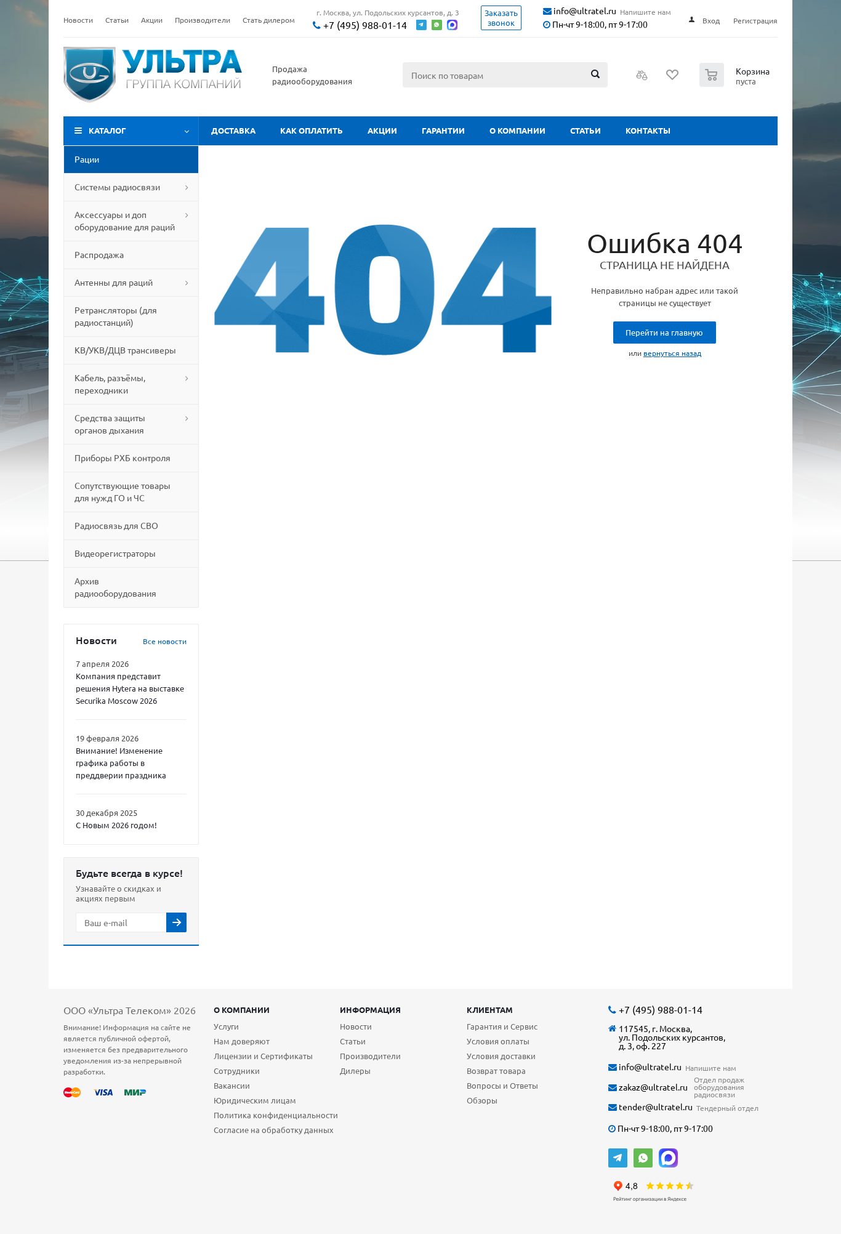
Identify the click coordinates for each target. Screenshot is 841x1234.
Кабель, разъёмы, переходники (109, 383)
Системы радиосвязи (117, 186)
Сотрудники (237, 1070)
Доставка (233, 130)
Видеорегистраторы (115, 553)
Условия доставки (501, 1056)
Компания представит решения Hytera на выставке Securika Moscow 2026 (130, 688)
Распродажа (99, 254)
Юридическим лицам (255, 1100)
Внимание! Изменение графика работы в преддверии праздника (121, 762)
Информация (370, 1009)
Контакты (648, 130)
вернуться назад (672, 353)
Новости (356, 1026)
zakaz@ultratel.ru (652, 1087)
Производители (370, 1056)
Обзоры (482, 1100)
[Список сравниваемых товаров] (642, 79)
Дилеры (355, 1070)
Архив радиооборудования (115, 587)
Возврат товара (496, 1070)
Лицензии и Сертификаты (263, 1056)
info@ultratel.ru (584, 10)
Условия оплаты (498, 1041)
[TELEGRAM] (617, 1157)
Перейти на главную (664, 332)
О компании (517, 130)
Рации (86, 158)
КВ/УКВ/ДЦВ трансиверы (125, 349)
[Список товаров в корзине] (736, 83)
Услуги (226, 1026)
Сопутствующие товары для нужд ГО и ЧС (122, 491)
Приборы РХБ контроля (122, 457)
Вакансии (232, 1085)
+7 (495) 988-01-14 (364, 25)
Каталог (107, 130)
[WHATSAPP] (643, 1157)
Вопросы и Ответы (502, 1085)
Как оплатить (311, 130)
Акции (382, 130)
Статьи (585, 130)
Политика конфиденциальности (276, 1115)
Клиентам (490, 1009)
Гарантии (443, 130)
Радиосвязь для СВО (116, 525)
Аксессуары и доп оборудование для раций (124, 220)
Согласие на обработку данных (274, 1129)
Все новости (165, 641)
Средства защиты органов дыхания (109, 423)
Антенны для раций (113, 282)
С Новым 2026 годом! (116, 825)
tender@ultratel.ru (655, 1106)
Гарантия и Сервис (502, 1026)
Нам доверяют (242, 1041)
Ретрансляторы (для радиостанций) (115, 316)
